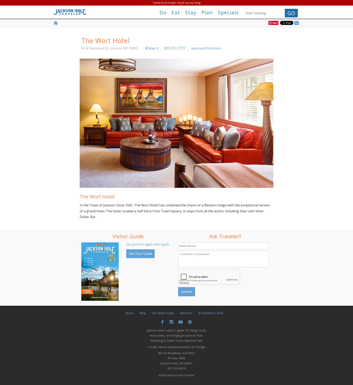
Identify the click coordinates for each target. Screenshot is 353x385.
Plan (207, 12)
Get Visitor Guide (163, 313)
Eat (176, 12)
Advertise (186, 313)
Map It (152, 48)
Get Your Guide (140, 253)
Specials (228, 12)
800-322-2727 (174, 48)
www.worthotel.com (206, 48)
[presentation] (209, 277)
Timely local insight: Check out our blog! (177, 2)
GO (291, 13)
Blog (143, 313)
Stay (191, 12)
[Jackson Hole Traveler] (70, 13)
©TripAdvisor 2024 (210, 313)
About (129, 313)
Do (163, 12)
